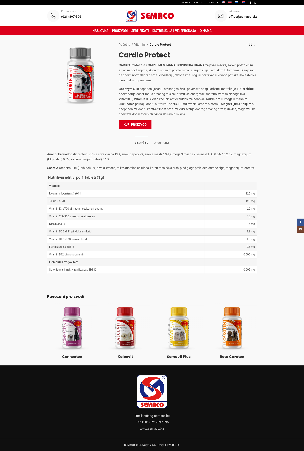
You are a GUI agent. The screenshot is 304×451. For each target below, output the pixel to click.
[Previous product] (246, 45)
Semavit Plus (179, 356)
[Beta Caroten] (232, 328)
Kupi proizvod (135, 124)
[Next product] (255, 45)
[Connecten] (72, 328)
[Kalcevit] (125, 328)
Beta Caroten (232, 356)
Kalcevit (125, 356)
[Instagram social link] (255, 2)
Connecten (72, 356)
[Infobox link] (64, 16)
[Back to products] (250, 45)
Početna (124, 44)
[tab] (141, 141)
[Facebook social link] (250, 2)
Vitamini (139, 44)
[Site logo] (152, 15)
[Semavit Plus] (179, 328)
